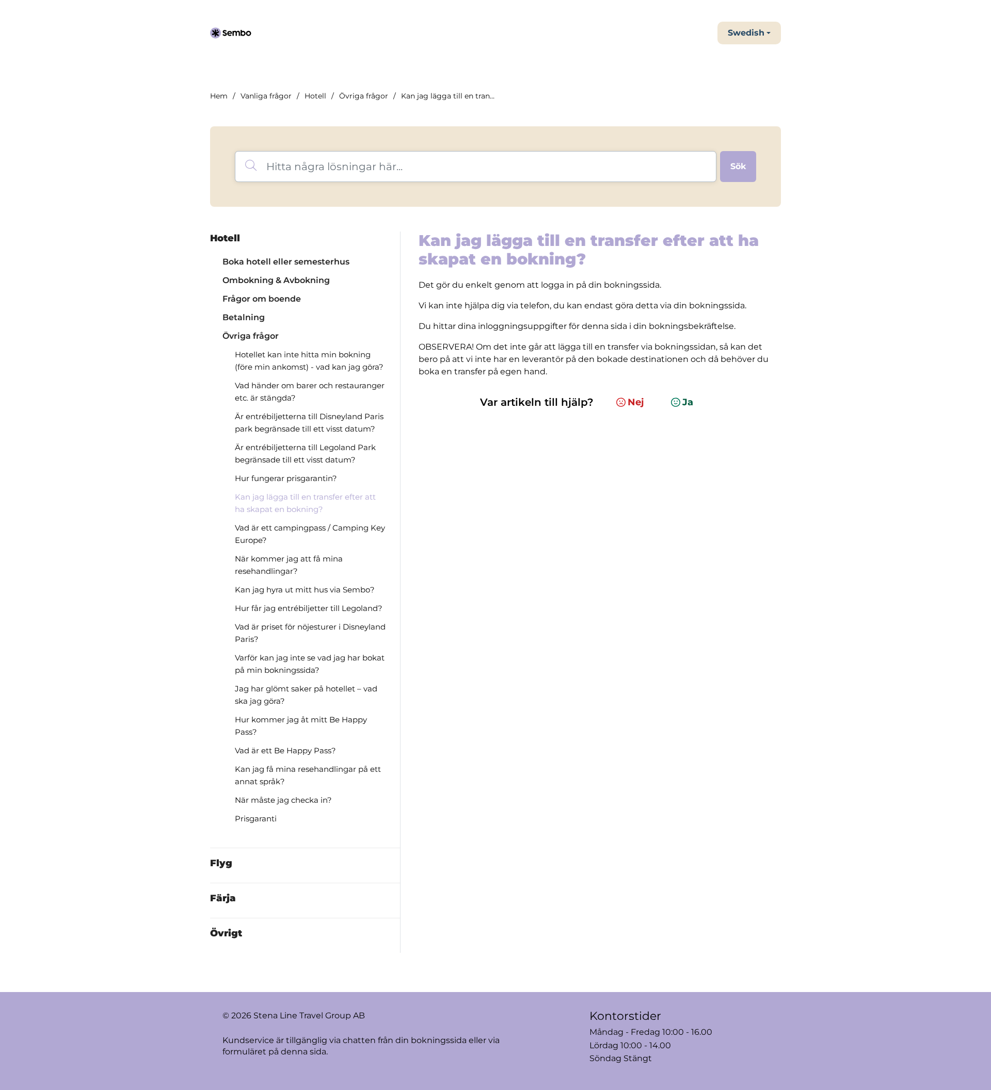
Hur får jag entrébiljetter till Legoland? (308, 608)
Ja (687, 402)
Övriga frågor (363, 96)
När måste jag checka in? (283, 800)
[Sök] (738, 166)
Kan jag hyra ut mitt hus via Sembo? (305, 589)
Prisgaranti (256, 818)
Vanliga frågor (266, 96)
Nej (636, 402)
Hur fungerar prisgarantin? (286, 478)
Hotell (315, 96)
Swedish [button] (746, 33)
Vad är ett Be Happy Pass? (285, 750)
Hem (219, 96)
